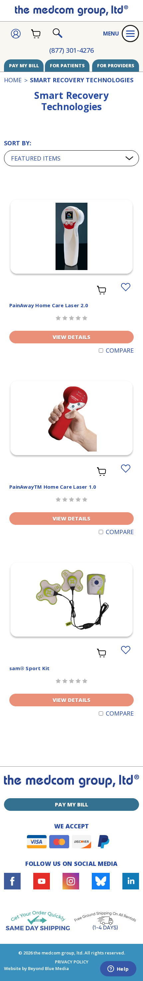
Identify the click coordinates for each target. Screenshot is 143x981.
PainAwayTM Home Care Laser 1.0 (52, 487)
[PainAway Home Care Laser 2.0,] (71, 236)
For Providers (115, 65)
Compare (120, 350)
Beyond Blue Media (48, 968)
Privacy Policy (71, 962)
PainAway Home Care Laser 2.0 (48, 305)
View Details (71, 337)
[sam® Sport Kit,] (71, 599)
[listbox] (71, 158)
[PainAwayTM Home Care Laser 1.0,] (71, 418)
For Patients (67, 65)
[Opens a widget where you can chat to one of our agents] (118, 969)
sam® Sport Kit (29, 668)
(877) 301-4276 (71, 50)
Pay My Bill (24, 65)
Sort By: (17, 143)
